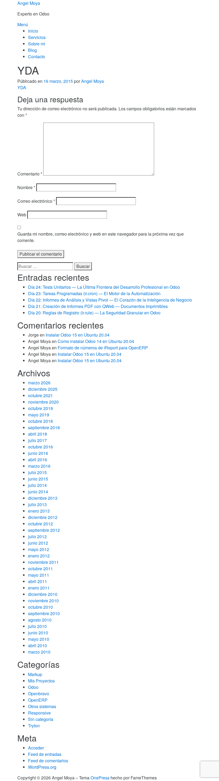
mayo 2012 (38, 549)
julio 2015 (37, 472)
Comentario (29, 174)
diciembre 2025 (42, 389)
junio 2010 (38, 633)
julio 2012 (37, 536)
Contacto (36, 56)
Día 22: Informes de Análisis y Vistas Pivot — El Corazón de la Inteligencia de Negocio (110, 300)
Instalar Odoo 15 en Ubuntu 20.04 (78, 335)
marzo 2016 (39, 466)
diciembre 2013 (42, 498)
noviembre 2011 (43, 562)
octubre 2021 (40, 395)
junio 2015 (38, 479)
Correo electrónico (36, 201)
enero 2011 (39, 588)
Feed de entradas (44, 754)
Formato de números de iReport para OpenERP (103, 348)
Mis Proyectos (41, 681)
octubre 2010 (40, 607)
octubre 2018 (40, 421)
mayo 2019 (38, 415)
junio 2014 (38, 492)
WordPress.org (42, 767)
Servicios (37, 37)
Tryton (34, 726)
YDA (21, 87)
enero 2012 (39, 556)
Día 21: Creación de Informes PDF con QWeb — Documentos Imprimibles (98, 306)
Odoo (33, 687)
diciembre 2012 (42, 517)
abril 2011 (37, 581)
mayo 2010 (38, 639)
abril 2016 (37, 459)
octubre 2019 (40, 408)
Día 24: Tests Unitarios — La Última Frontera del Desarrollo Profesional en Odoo (104, 287)
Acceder (36, 748)
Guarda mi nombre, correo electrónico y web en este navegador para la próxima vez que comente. (100, 237)
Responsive (39, 713)
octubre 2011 (40, 568)
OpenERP (38, 700)
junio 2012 (38, 543)
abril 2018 (37, 434)
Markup (35, 674)
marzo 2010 (39, 652)
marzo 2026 (39, 383)
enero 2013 (39, 511)
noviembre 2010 (43, 601)
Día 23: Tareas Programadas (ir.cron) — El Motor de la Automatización (94, 293)
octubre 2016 (40, 447)
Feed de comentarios (48, 760)
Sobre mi (36, 44)
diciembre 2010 (42, 594)
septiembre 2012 (44, 530)
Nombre (26, 187)
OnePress (100, 778)
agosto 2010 (40, 620)
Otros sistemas (42, 706)
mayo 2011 (38, 575)
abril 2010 (37, 645)
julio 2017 (37, 440)
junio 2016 (38, 453)
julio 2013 (37, 504)
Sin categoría (40, 719)
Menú (22, 24)
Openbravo (38, 693)
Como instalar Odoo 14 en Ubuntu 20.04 (96, 341)
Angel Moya (28, 3)
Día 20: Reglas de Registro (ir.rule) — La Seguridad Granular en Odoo (94, 313)
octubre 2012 (40, 524)
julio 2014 (37, 485)
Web (21, 215)
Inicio (33, 31)
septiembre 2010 (44, 613)
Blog (32, 50)
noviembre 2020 (43, 402)
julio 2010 (37, 626)
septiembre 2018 (44, 427)
